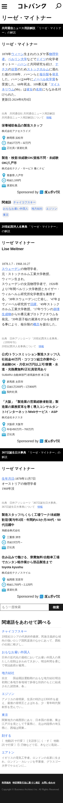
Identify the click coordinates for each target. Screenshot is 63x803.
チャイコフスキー (24, 202)
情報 (49, 117)
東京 (6, 214)
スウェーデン (11, 269)
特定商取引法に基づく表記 (26, 782)
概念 (36, 324)
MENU (4, 6)
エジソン (51, 208)
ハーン (22, 64)
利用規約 (6, 782)
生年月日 (8, 478)
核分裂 (44, 74)
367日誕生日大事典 (14, 452)
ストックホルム (38, 69)
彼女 (29, 89)
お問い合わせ (48, 782)
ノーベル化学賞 (44, 79)
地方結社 (37, 208)
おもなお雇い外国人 (15, 208)
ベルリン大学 (17, 59)
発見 (55, 74)
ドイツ (41, 59)
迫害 (14, 69)
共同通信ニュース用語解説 (18, 28)
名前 (39, 89)
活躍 (33, 304)
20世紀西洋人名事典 (14, 226)
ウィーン (17, 54)
